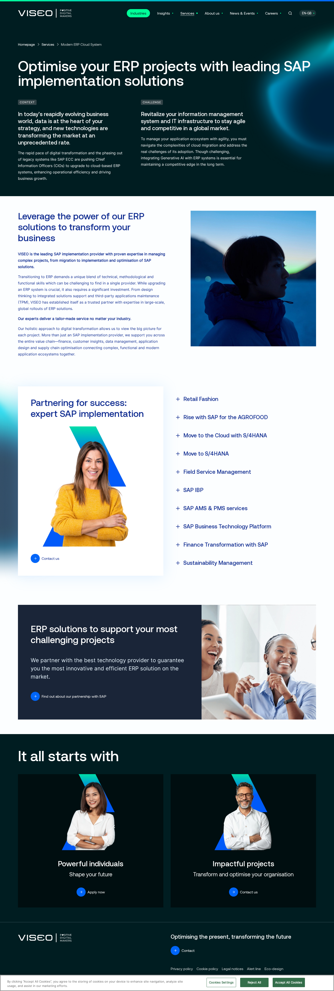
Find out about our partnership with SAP (74, 696)
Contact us (50, 558)
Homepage (26, 44)
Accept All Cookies (288, 982)
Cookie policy (207, 968)
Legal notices (232, 968)
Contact (188, 950)
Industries (138, 13)
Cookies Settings (221, 982)
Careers (271, 13)
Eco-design (273, 968)
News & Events (242, 13)
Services (187, 13)
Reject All (254, 982)
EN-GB (307, 13)
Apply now (96, 892)
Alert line (254, 968)
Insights (163, 13)
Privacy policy (182, 968)
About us (212, 13)
